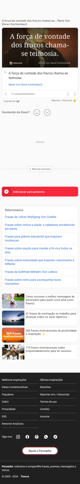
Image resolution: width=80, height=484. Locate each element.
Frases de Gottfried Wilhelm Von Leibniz (31, 272)
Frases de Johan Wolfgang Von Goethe (30, 217)
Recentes (45, 387)
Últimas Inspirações (51, 379)
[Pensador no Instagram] (18, 437)
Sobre (5, 401)
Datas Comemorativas (15, 387)
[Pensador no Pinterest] (36, 437)
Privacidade (8, 409)
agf (17, 101)
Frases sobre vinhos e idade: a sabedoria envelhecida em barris (40, 227)
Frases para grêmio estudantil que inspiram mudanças (33, 238)
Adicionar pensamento (29, 191)
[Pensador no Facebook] (27, 437)
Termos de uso (48, 401)
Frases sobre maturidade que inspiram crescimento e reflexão (39, 262)
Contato (44, 409)
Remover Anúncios (12, 423)
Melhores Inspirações (14, 379)
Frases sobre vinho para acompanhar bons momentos (33, 281)
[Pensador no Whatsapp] (46, 437)
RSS (4, 416)
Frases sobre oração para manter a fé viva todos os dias (38, 250)
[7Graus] (25, 476)
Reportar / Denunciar (62, 100)
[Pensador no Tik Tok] (55, 437)
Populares (8, 394)
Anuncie (44, 416)
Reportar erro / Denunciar (54, 394)
